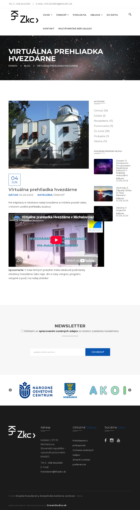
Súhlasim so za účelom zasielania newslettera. (71, 331)
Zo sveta (112, 15)
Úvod (46, 15)
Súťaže (100, 115)
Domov (13, 66)
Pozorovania (103, 126)
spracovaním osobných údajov (59, 331)
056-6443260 (23, 4)
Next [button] (129, 390)
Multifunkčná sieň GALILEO (75, 28)
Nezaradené (103, 120)
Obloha (95, 15)
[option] (36, 390)
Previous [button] (10, 390)
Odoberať (98, 352)
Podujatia (79, 15)
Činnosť (61, 15)
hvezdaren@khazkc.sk (58, 4)
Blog (27, 66)
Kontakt (48, 28)
